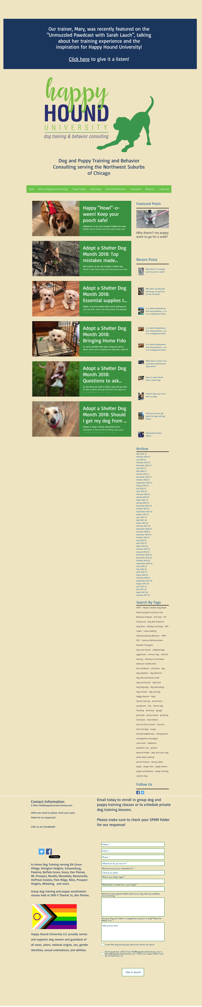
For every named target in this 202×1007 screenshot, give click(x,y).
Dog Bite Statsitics (156, 621)
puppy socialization (144, 771)
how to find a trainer (145, 724)
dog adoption (142, 673)
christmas (155, 668)
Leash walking (150, 631)
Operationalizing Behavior (148, 635)
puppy (139, 766)
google (159, 710)
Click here (79, 59)
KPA (166, 626)
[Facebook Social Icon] (49, 852)
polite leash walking (145, 757)
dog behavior (156, 673)
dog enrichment (143, 682)
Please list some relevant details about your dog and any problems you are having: (130, 895)
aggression (141, 654)
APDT (138, 607)
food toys (150, 710)
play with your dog (159, 752)
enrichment (157, 701)
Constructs (141, 621)
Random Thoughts (144, 645)
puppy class (148, 766)
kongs (153, 729)
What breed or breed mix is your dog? (118, 885)
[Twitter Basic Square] (142, 792)
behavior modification (146, 663)
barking (139, 659)
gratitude (140, 715)
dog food (156, 682)
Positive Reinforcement (152, 640)
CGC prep (158, 617)
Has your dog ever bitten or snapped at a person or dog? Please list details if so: (131, 919)
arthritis (164, 654)
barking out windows (154, 659)
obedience (152, 743)
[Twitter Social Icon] (42, 852)
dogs (153, 696)
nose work (141, 743)
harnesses (140, 719)
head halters (152, 719)
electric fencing (143, 701)
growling (164, 715)
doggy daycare (142, 696)
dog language (142, 687)
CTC (165, 617)
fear (149, 705)
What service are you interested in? (117, 868)
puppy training (161, 771)
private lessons (143, 761)
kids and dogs (142, 729)
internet (160, 724)
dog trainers (141, 691)
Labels (139, 631)
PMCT (163, 635)
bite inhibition (142, 668)
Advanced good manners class (149, 612)
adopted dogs (159, 649)
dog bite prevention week (147, 677)
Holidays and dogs (155, 626)
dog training (154, 691)
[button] (79, 189)
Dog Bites (140, 626)
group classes (152, 715)
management (162, 733)
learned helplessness (145, 733)
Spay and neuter (143, 649)
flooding (140, 710)
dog (163, 668)
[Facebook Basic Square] (138, 792)
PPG (138, 640)
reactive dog (141, 776)
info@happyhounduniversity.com (55, 805)
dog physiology (157, 687)
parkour (154, 747)
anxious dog (153, 654)
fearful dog (158, 705)
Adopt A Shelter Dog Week (154, 607)
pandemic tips (142, 747)
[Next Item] (164, 219)
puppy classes (161, 766)
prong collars (157, 761)
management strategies (147, 738)
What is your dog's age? (112, 877)
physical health (143, 752)
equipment (141, 705)
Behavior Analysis (144, 617)
